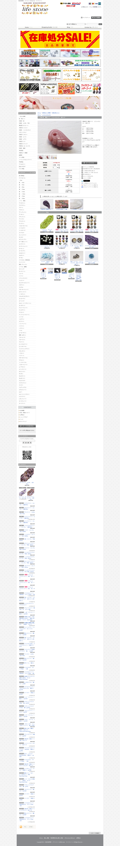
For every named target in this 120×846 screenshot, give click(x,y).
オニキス (21, 237)
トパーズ (21, 317)
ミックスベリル (22, 362)
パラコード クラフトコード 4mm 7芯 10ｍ (27, 588)
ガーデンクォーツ (23, 246)
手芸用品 (21, 162)
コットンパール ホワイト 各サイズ (47, 246)
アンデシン (21, 223)
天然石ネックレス (23, 127)
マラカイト (21, 360)
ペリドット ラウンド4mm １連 (72, 275)
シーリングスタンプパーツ (25, 159)
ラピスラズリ (22, 380)
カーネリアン (22, 250)
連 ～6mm (21, 184)
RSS (25, 827)
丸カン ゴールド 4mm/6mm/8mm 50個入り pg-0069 (26, 755)
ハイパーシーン (22, 323)
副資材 (20, 155)
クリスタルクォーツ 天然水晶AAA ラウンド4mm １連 (27, 804)
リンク (21, 419)
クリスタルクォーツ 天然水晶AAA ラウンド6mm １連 (27, 819)
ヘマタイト (21, 353)
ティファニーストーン (24, 314)
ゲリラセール (22, 178)
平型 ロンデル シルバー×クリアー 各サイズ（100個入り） (27, 599)
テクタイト (21, 312)
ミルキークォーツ (23, 364)
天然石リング (22, 141)
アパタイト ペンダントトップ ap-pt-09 (44, 275)
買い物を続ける (87, 174)
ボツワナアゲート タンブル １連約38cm (31, 498)
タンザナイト (22, 305)
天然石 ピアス (22, 139)
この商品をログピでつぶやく (90, 183)
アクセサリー (22, 164)
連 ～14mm (22, 194)
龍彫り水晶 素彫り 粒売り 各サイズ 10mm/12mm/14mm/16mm (26, 730)
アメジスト (21, 219)
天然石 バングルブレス (25, 130)
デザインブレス (22, 132)
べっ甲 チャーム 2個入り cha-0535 (77, 246)
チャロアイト (22, 310)
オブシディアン (22, 239)
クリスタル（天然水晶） (25, 260)
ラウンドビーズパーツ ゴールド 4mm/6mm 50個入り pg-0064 (27, 749)
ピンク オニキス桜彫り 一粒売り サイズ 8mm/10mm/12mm (27, 780)
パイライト (21, 326)
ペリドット (21, 355)
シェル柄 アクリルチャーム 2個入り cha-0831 (61, 262)
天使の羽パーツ (55, 112)
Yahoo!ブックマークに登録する (90, 185)
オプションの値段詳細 (88, 166)
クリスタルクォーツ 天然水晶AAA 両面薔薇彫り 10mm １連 (79, 276)
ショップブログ (70, 27)
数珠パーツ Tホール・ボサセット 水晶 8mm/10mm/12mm (26, 774)
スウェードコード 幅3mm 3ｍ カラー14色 (62, 246)
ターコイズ (21, 301)
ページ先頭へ (95, 833)
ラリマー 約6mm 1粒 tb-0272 (48, 262)
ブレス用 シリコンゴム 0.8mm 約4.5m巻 (51, 272)
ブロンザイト (22, 351)
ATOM (30, 827)
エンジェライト (22, 235)
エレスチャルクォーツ (24, 282)
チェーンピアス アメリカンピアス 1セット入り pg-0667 (27, 629)
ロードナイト (22, 403)
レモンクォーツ (22, 398)
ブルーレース (22, 337)
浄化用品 (21, 150)
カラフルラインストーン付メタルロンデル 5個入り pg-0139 (27, 688)
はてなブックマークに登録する (90, 187)
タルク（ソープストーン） (25, 303)
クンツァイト (22, 262)
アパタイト (21, 214)
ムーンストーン (22, 369)
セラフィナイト (22, 291)
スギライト (21, 285)
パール (20, 330)
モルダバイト (22, 378)
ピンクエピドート (23, 344)
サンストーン (22, 271)
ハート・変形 (22, 200)
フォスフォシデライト (24, 348)
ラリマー (21, 385)
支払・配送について (49, 27)
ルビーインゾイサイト (24, 394)
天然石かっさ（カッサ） (25, 146)
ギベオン (21, 257)
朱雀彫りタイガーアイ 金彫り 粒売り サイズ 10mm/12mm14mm (27, 678)
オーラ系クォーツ (23, 241)
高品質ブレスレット (23, 125)
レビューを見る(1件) (88, 176)
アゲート (21, 207)
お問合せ (91, 27)
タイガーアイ (22, 298)
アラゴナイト (22, 221)
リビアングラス (22, 387)
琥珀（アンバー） (23, 264)
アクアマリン (22, 205)
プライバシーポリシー (69, 837)
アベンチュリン (22, 212)
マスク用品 (21, 168)
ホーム (28, 27)
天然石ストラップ (23, 143)
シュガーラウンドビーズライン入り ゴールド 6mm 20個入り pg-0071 (65, 272)
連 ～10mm (22, 189)
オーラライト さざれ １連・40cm (27, 483)
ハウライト (21, 328)
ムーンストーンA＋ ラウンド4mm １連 (77, 209)
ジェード (21, 273)
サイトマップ (23, 421)
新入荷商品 (21, 175)
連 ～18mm (22, 198)
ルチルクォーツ (22, 389)
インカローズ (22, 230)
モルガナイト (22, 376)
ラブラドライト (22, 383)
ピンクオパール (22, 346)
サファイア (21, 269)
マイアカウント (86, 17)
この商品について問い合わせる (90, 172)
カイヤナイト (22, 244)
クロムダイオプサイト (24, 296)
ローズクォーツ (22, 401)
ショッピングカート (96, 17)
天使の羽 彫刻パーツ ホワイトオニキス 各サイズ (58, 276)
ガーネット (21, 248)
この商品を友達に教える (89, 170)
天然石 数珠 (22, 148)
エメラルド (21, 232)
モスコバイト (22, 371)
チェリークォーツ (23, 307)
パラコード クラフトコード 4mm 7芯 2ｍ (26, 576)
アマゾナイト (22, 216)
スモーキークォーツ (23, 289)
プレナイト (21, 341)
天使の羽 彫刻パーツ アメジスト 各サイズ (46, 209)
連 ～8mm (21, 187)
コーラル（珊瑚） (23, 266)
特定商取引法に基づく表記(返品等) (91, 168)
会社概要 (22, 410)
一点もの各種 (22, 116)
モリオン (21, 373)
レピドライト (22, 396)
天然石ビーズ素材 (23, 152)
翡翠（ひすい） (22, 335)
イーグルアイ (22, 228)
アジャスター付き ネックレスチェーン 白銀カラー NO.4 (27, 645)
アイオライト (22, 203)
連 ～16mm (22, 196)
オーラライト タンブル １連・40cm (23, 497)
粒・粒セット (22, 118)
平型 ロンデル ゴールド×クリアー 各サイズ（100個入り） (27, 639)
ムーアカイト (22, 367)
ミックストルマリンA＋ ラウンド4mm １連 (62, 209)
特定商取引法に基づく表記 (57, 837)
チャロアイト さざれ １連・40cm (91, 246)
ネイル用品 (21, 157)
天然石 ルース (22, 136)
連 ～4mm (21, 182)
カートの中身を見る (27, 426)
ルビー (20, 392)
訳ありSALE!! (22, 166)
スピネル (21, 287)
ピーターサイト (22, 332)
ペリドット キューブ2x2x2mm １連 (47, 230)
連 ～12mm (22, 191)
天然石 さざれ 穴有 (24, 123)
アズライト (21, 209)
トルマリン (21, 319)
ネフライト (21, 321)
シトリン (21, 275)
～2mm (20, 180)
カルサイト (21, 255)
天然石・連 (21, 121)
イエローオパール (23, 225)
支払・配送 (46, 837)
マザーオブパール (23, 357)
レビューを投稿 (87, 178)
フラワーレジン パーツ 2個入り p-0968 (91, 262)
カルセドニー (22, 253)
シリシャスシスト (23, 278)
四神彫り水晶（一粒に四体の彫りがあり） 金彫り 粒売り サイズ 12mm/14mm (27, 618)
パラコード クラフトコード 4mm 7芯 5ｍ (26, 582)
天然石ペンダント (23, 134)
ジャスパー (21, 280)
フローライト (22, 339)
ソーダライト (22, 294)
